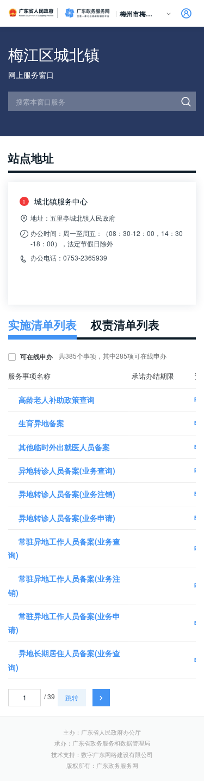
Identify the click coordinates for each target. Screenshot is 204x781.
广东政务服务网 (87, 13)
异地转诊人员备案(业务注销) (66, 493)
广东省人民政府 (31, 12)
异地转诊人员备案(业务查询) (66, 470)
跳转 (71, 697)
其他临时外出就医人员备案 (64, 446)
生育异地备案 (41, 422)
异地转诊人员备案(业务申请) (66, 517)
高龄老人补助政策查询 (56, 399)
